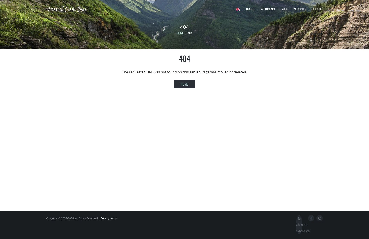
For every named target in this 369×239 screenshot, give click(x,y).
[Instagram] (319, 218)
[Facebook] (311, 218)
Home (250, 9)
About (318, 9)
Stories (300, 9)
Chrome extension (299, 228)
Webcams (268, 9)
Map (285, 9)
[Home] (70, 9)
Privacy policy (109, 218)
